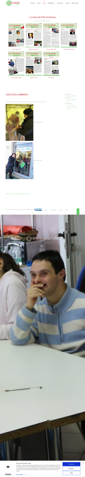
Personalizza (71, 468)
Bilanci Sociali (75, 3)
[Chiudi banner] (83, 462)
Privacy (46, 210)
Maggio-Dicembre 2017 (34, 49)
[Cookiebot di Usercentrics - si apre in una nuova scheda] (8, 475)
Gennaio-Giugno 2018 (51, 49)
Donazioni (60, 3)
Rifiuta (71, 473)
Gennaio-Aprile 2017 (16, 49)
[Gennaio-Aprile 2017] (16, 35)
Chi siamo (32, 3)
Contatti (67, 3)
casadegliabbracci (17, 193)
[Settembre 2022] (34, 63)
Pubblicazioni (51, 3)
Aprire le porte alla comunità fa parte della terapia (72, 107)
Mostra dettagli (19, 474)
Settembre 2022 (33, 77)
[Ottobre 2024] (51, 63)
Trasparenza (53, 210)
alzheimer (10, 193)
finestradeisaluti (25, 193)
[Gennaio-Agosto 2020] (16, 63)
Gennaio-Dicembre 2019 (68, 49)
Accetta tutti (71, 464)
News (44, 3)
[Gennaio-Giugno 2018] (51, 35)
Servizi (39, 3)
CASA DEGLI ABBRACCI (72, 96)
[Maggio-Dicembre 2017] (34, 35)
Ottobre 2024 (51, 77)
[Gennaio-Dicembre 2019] (69, 35)
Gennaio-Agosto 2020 (16, 77)
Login (66, 210)
